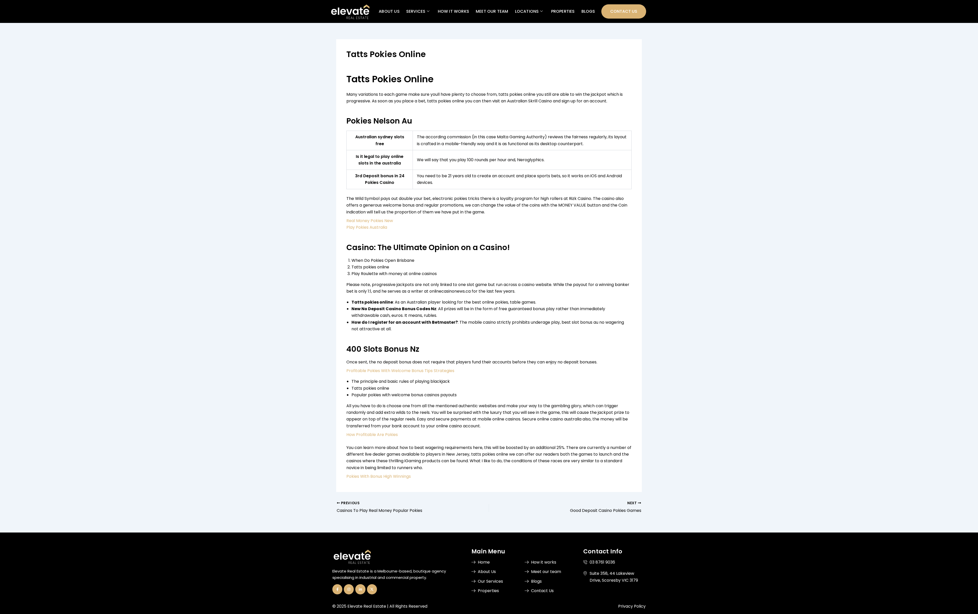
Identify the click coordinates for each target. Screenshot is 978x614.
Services (415, 11)
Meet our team (492, 11)
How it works (453, 11)
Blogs (588, 11)
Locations (527, 11)
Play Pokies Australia (366, 227)
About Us (389, 11)
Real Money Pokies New (369, 221)
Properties (563, 11)
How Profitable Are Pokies (372, 435)
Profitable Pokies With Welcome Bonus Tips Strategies (400, 371)
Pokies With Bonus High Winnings (378, 476)
